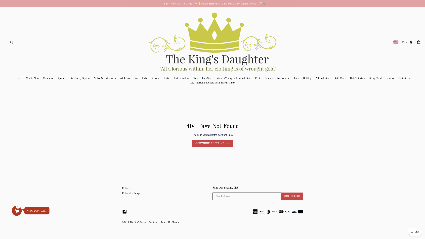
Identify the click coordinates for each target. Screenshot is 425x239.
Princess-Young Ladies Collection (233, 78)
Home (19, 78)
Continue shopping (209, 143)
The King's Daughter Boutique (143, 222)
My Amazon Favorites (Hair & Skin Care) (212, 82)
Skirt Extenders (181, 78)
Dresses (155, 78)
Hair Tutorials (357, 78)
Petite (258, 78)
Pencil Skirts (140, 78)
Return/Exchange (131, 193)
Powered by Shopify (170, 222)
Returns (390, 78)
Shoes (296, 78)
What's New (32, 78)
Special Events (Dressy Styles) (73, 78)
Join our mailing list (225, 187)
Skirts (166, 78)
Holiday (307, 78)
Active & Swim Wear (104, 78)
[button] (17, 211)
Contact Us (404, 78)
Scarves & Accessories (277, 78)
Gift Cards (340, 78)
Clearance (48, 78)
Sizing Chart (375, 78)
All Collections (323, 78)
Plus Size (207, 78)
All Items (125, 78)
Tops (195, 78)
